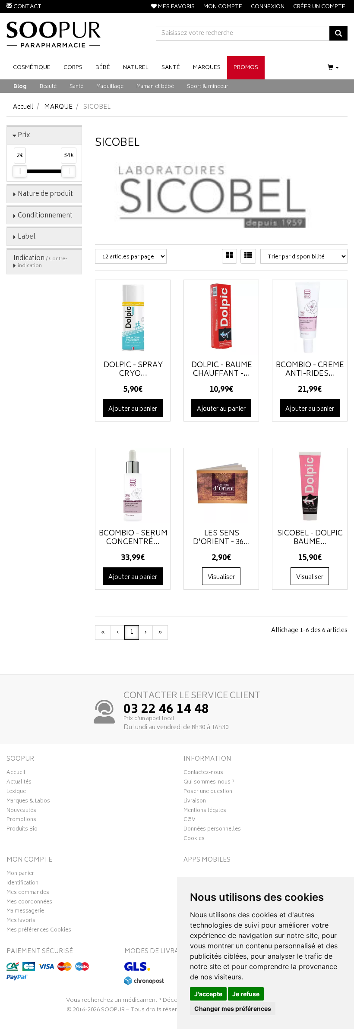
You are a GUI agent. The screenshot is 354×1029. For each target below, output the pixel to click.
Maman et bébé (155, 86)
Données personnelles (212, 830)
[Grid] (229, 256)
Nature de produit (45, 194)
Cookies (194, 839)
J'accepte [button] (208, 994)
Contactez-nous (203, 773)
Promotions (21, 820)
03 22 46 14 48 (166, 710)
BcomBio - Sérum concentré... (133, 538)
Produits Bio (22, 830)
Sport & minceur (207, 86)
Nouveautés (21, 811)
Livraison (194, 802)
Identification (22, 884)
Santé (76, 86)
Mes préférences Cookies (38, 931)
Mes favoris (20, 921)
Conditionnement (45, 216)
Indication (40, 262)
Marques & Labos (28, 802)
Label (26, 237)
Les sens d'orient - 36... (221, 538)
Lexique (16, 792)
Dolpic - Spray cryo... (133, 370)
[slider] (20, 171)
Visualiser (221, 577)
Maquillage (109, 86)
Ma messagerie (25, 912)
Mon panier (20, 874)
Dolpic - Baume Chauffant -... (221, 370)
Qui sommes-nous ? (208, 783)
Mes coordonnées (29, 903)
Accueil (23, 107)
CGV (189, 820)
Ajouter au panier (132, 409)
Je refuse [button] (245, 994)
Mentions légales (204, 811)
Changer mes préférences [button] (232, 1008)
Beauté (48, 86)
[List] (248, 256)
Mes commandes (27, 893)
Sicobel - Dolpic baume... (310, 538)
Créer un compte (319, 7)
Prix (24, 136)
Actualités (19, 783)
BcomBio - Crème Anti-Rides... (310, 370)
